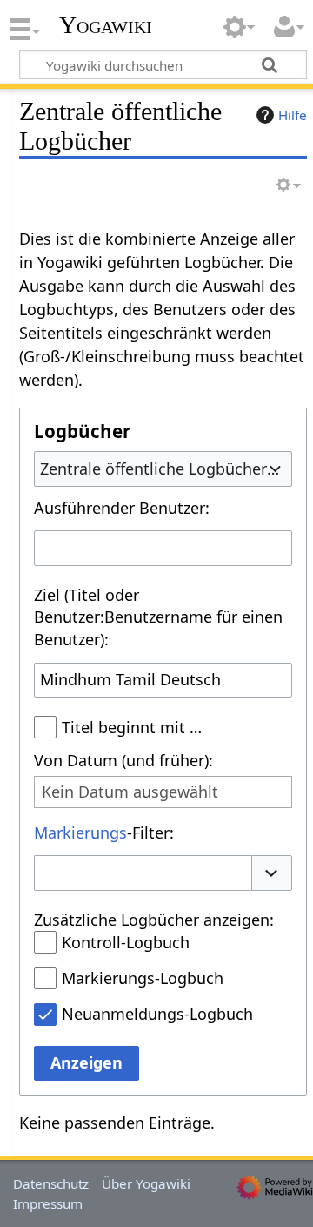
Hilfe (292, 115)
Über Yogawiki (146, 1183)
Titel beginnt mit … (132, 727)
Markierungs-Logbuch (142, 977)
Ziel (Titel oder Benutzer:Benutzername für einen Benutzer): (158, 617)
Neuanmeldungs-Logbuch (157, 1013)
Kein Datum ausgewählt (130, 792)
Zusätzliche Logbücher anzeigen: (154, 919)
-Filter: (104, 832)
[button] (272, 873)
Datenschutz (51, 1183)
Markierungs (80, 832)
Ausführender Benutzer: (122, 507)
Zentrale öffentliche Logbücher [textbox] (153, 468)
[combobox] (163, 468)
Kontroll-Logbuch (126, 942)
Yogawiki (105, 25)
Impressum (48, 1203)
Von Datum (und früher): (123, 760)
